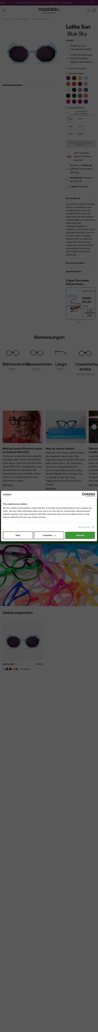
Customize (47, 535)
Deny (18, 535)
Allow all (80, 535)
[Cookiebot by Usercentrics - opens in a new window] (84, 495)
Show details (84, 527)
